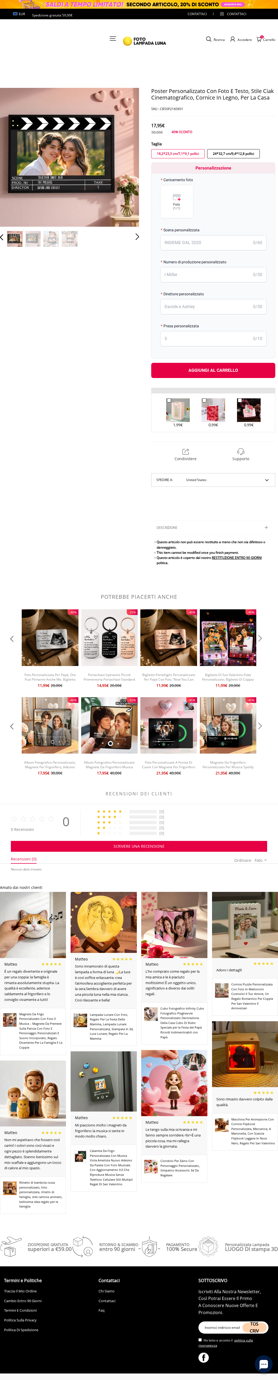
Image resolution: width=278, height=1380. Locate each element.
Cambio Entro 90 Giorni (23, 1300)
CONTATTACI (197, 14)
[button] (12, 157)
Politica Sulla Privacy (20, 1320)
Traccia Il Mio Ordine (20, 1291)
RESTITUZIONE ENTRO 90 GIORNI (237, 557)
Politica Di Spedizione (21, 1329)
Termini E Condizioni (20, 1310)
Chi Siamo (107, 1291)
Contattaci (107, 1300)
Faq (102, 1310)
